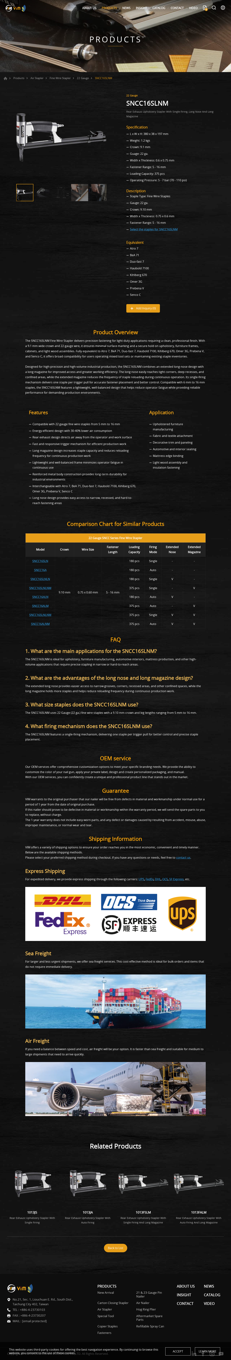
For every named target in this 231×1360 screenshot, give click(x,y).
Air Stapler (36, 78)
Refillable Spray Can (150, 1326)
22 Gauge (83, 78)
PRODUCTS (109, 8)
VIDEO (193, 8)
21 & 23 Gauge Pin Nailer (149, 1294)
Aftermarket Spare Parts (149, 1318)
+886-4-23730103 (32, 1310)
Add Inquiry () (145, 308)
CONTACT (177, 8)
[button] (103, 198)
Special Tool (105, 1316)
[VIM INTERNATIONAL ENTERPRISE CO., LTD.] (15, 8)
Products (18, 78)
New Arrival (105, 1292)
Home (5, 78)
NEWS (126, 8)
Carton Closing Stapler (112, 1303)
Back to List (115, 1248)
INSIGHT (141, 8)
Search (213, 8)
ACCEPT (178, 1351)
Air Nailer (142, 1303)
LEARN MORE (207, 1351)
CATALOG (158, 8)
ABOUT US (89, 8)
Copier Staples (107, 1326)
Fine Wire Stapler (60, 78)
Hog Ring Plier (146, 1309)
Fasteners (104, 1333)
